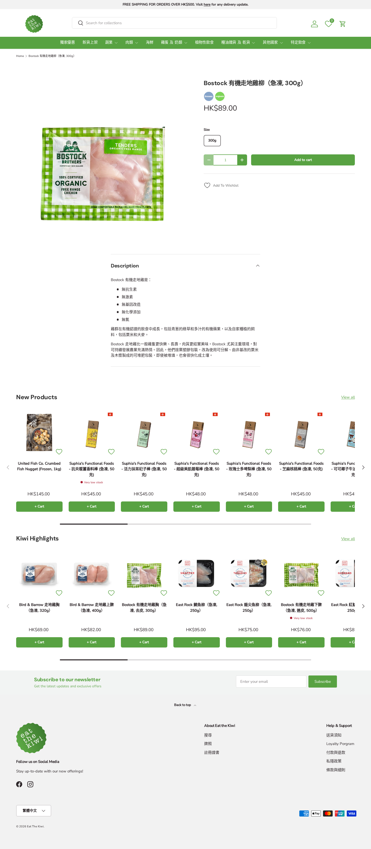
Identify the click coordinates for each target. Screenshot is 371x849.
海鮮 (149, 43)
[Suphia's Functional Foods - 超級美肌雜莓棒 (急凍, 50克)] (196, 432)
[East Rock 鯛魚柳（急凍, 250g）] (196, 574)
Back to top (183, 705)
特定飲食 (298, 43)
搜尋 (208, 735)
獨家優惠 (67, 43)
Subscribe (322, 681)
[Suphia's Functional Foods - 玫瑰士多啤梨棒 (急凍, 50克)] (249, 432)
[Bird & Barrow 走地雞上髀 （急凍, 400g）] (92, 574)
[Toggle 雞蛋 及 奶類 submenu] (186, 43)
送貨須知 (333, 735)
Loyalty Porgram (340, 743)
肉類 (129, 43)
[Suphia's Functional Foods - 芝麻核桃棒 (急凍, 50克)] (301, 432)
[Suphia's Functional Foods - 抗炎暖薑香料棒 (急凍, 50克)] (92, 432)
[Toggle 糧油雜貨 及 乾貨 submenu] (253, 43)
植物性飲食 (204, 43)
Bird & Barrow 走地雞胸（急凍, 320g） (39, 607)
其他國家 (270, 43)
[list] (101, 161)
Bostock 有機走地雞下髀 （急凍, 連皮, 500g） (301, 607)
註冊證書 (211, 752)
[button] (342, 23)
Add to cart (303, 159)
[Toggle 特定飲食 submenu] (309, 43)
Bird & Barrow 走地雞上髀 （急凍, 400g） (92, 607)
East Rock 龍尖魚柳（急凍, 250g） (249, 607)
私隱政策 (333, 761)
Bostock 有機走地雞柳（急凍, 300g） (52, 56)
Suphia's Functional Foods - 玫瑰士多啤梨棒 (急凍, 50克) (249, 469)
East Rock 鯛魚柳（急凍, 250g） (196, 607)
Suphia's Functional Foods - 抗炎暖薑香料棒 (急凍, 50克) (91, 469)
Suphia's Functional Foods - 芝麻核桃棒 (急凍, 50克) (301, 466)
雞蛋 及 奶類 (171, 43)
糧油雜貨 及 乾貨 (235, 43)
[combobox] (174, 22)
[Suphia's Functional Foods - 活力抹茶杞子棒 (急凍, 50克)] (144, 432)
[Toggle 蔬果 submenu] (116, 43)
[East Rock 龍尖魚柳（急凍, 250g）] (249, 574)
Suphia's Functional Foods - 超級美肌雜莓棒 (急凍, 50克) (196, 469)
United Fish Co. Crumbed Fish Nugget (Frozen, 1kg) (39, 466)
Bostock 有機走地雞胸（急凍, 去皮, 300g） (144, 607)
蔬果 (109, 43)
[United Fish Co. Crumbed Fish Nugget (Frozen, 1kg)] (39, 432)
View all (348, 397)
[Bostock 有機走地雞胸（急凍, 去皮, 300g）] (144, 574)
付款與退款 (335, 752)
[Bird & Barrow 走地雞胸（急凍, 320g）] (39, 574)
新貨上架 (90, 43)
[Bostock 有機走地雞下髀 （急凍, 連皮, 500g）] (301, 574)
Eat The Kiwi (35, 826)
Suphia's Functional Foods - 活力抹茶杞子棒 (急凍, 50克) (144, 469)
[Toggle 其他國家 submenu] (281, 43)
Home (20, 56)
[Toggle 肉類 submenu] (137, 43)
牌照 (208, 743)
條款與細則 (335, 769)
